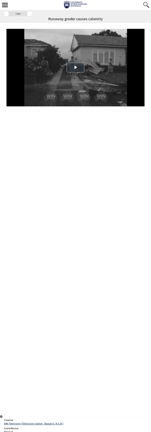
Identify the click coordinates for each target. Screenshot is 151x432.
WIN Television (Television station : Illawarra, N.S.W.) (34, 423)
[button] (6, 14)
